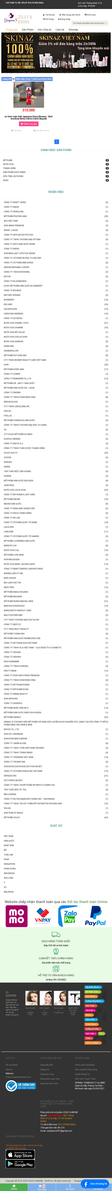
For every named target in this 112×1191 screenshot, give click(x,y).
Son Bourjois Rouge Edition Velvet (56, 766)
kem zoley (90, 1033)
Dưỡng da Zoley (92, 1029)
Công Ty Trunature (56, 762)
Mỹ (5, 850)
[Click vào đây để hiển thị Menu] (11, 17)
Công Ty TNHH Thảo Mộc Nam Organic (56, 748)
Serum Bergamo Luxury (56, 267)
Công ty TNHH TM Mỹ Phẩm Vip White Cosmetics (56, 785)
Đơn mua (91, 14)
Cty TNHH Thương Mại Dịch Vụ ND (56, 619)
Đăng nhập (65, 19)
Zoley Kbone (91, 1024)
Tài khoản (50, 14)
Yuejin (56, 808)
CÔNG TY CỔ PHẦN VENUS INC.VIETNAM (56, 771)
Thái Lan (8, 854)
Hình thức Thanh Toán (85, 1079)
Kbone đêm (90, 1020)
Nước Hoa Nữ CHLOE (56, 332)
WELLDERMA (56, 794)
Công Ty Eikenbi (56, 392)
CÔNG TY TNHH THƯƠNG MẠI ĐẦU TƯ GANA (56, 425)
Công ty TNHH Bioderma (56, 272)
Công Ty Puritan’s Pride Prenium (56, 675)
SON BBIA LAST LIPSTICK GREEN (56, 253)
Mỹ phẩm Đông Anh (56, 369)
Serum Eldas (56, 401)
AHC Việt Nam (56, 221)
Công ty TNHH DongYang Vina (56, 397)
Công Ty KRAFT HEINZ (56, 202)
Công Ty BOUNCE (56, 290)
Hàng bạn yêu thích (49, 1083)
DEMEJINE (56, 346)
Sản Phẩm (27, 29)
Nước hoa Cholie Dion (56, 337)
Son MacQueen (56, 559)
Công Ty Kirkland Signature (56, 508)
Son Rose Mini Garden (56, 738)
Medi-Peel (56, 587)
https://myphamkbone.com (18, 1077)
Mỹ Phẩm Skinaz (56, 717)
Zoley (88, 1038)
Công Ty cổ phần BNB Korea (56, 262)
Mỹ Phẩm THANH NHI (56, 633)
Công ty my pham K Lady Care (56, 494)
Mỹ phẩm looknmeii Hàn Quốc (56, 541)
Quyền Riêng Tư (82, 1074)
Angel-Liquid (56, 230)
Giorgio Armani (56, 439)
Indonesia (9, 873)
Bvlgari (56, 304)
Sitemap (73, 29)
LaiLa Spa (56, 527)
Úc (5, 887)
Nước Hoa (8, 164)
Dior (56, 364)
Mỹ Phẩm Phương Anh (56, 216)
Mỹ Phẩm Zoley (92, 992)
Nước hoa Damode (56, 341)
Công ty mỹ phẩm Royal (56, 689)
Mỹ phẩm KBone (92, 987)
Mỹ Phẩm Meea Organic (56, 592)
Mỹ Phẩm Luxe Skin (56, 555)
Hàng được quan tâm (50, 1079)
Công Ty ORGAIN (56, 652)
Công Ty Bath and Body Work (56, 244)
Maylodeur (56, 578)
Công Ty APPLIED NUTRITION (56, 235)
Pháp (6, 859)
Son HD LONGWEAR (56, 734)
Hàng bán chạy (47, 1074)
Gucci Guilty (56, 452)
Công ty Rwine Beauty (56, 694)
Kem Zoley (90, 1006)
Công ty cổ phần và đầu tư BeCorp (56, 258)
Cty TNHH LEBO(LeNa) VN (56, 406)
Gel (101, 1033)
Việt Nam (8, 836)
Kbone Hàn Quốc (56, 504)
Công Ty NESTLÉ (56, 624)
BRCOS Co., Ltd (56, 729)
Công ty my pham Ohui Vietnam (56, 643)
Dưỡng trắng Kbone (93, 1001)
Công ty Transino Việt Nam (56, 757)
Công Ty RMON (56, 207)
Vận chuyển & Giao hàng (86, 1069)
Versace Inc (56, 775)
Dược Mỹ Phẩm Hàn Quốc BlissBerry (56, 286)
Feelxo (56, 411)
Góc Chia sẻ (44, 29)
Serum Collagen (92, 1043)
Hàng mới (44, 1069)
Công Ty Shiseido (56, 703)
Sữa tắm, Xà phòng (13, 176)
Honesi (56, 476)
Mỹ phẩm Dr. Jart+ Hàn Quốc (56, 383)
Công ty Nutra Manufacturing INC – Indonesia (56, 799)
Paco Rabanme (56, 661)
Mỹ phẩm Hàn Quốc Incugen (56, 480)
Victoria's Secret (56, 780)
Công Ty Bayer (56, 248)
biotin (56, 276)
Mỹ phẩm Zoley (56, 817)
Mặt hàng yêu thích (71, 14)
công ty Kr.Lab (56, 517)
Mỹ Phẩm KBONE (56, 499)
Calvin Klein (56, 309)
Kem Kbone (90, 996)
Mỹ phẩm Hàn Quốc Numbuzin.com (56, 638)
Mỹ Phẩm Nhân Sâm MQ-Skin (56, 601)
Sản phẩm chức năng (14, 172)
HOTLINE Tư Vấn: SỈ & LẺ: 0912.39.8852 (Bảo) (25, 3)
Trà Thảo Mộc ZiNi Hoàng (56, 471)
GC (56, 429)
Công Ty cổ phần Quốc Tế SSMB (56, 522)
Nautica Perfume (56, 615)
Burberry (56, 299)
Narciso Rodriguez (56, 606)
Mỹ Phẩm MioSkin (56, 596)
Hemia (56, 466)
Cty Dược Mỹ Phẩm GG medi (56, 434)
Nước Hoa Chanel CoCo (56, 323)
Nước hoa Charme (56, 327)
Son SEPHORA (56, 698)
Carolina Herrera (56, 313)
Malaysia (9, 892)
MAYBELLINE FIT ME (56, 573)
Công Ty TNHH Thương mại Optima (56, 239)
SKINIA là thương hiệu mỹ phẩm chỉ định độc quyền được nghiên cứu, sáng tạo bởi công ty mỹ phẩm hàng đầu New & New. (56, 723)
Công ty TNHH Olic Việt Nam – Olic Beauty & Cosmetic (56, 647)
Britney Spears (56, 295)
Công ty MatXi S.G (56, 443)
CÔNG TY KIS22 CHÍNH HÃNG (56, 513)
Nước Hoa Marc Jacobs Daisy (56, 564)
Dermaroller (56, 350)
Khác (5, 180)
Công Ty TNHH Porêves (56, 666)
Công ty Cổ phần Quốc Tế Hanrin (56, 536)
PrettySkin (56, 670)
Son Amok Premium (56, 225)
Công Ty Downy (56, 374)
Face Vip (89, 1010)
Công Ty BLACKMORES (56, 281)
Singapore (9, 864)
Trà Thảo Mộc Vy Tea (56, 789)
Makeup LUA (56, 545)
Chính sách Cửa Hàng (84, 1065)
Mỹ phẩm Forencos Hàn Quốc (56, 420)
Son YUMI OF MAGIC (56, 813)
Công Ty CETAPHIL (56, 318)
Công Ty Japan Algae (56, 743)
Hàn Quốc (9, 841)
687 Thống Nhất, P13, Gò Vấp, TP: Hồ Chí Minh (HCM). (57, 1118)
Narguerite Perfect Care (56, 610)
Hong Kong (10, 868)
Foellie (56, 415)
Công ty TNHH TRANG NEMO (56, 752)
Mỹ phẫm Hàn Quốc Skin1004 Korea (56, 712)
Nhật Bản (9, 845)
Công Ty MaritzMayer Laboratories (56, 568)
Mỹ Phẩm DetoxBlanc (56, 355)
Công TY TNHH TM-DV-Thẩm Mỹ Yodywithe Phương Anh (56, 803)
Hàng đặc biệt (46, 1065)
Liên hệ (60, 29)
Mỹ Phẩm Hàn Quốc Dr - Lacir (56, 388)
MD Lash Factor (56, 582)
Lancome (56, 531)
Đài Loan (8, 878)
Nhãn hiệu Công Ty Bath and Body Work (34, 79)
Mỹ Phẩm (7, 160)
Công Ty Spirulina (56, 211)
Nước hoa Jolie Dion (56, 490)
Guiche (56, 457)
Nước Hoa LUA (56, 550)
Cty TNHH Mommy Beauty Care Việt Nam (56, 360)
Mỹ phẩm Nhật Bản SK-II (56, 708)
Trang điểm (9, 168)
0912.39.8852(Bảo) (67, 1124)
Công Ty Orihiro (56, 657)
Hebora (56, 462)
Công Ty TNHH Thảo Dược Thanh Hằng (56, 448)
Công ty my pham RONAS (56, 684)
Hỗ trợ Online (12, 1065)
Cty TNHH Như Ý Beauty (56, 629)
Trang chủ (12, 29)
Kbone (88, 1015)
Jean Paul (56, 485)
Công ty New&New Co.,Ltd (56, 378)
